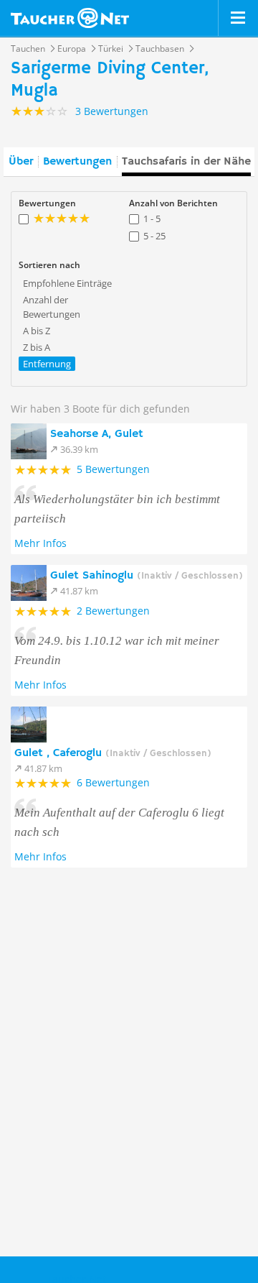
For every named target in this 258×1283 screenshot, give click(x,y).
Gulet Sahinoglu (146, 576)
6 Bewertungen (113, 782)
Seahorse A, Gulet (96, 434)
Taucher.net (70, 18)
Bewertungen (77, 162)
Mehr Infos (40, 543)
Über (21, 162)
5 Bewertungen (113, 469)
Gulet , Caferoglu (112, 753)
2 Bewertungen (113, 610)
